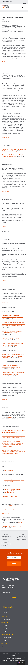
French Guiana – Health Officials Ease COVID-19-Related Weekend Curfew (14, 431)
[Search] (22, 7)
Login (24, 3)
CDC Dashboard (8, 470)
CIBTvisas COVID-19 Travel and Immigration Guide (12, 490)
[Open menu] (25, 6)
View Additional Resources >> (9, 496)
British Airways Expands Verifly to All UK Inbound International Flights (12, 344)
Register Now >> (6, 226)
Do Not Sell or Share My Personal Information (13, 660)
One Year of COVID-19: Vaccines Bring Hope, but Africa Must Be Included (13, 155)
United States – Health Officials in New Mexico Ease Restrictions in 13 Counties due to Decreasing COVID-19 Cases (13, 451)
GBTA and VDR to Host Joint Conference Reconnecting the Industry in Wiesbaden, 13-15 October (6, 540)
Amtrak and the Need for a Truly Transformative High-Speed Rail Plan (11, 366)
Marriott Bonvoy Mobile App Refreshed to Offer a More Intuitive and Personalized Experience (13, 356)
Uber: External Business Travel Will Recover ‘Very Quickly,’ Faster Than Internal (13, 373)
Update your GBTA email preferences (11, 526)
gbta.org (10, 417)
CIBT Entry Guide (9, 492)
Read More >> (5, 61)
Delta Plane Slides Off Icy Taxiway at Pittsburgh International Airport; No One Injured (12, 317)
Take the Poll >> (6, 191)
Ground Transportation (8, 15)
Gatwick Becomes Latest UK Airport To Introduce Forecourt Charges (12, 331)
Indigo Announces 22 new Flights (10, 338)
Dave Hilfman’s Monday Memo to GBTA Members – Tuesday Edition (22, 538)
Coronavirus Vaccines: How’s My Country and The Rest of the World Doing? (14, 150)
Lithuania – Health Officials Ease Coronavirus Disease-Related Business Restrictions (13, 436)
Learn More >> (6, 399)
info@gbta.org (6, 592)
